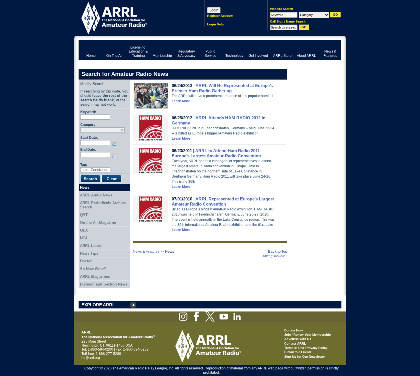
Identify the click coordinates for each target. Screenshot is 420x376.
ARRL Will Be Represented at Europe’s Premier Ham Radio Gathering (222, 88)
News (84, 187)
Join (287, 334)
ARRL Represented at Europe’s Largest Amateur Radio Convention (223, 201)
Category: (88, 124)
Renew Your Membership (312, 334)
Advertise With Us (297, 339)
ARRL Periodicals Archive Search (103, 205)
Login (213, 10)
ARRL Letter (90, 246)
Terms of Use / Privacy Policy (305, 347)
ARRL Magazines (95, 276)
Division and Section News (103, 284)
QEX (84, 230)
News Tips (89, 253)
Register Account (220, 15)
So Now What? (93, 269)
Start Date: (89, 137)
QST (84, 215)
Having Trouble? (274, 256)
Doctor (86, 261)
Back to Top (277, 252)
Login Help (215, 24)
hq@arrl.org (90, 358)
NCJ (83, 238)
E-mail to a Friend (297, 352)
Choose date (115, 143)
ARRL (134, 17)
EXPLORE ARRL (98, 304)
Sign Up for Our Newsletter (304, 356)
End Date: (88, 149)
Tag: (83, 164)
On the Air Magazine (98, 222)
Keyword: (88, 112)
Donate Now (293, 330)
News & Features (146, 252)
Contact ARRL (295, 343)
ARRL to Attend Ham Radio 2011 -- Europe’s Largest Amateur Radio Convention (218, 153)
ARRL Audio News (96, 195)
